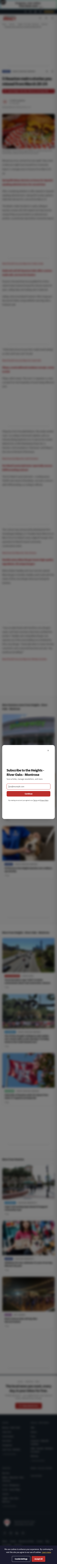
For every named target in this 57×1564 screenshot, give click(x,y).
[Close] (48, 750)
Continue (28, 794)
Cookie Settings (21, 1559)
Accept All (38, 1559)
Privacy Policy (44, 800)
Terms (35, 800)
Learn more (46, 1552)
